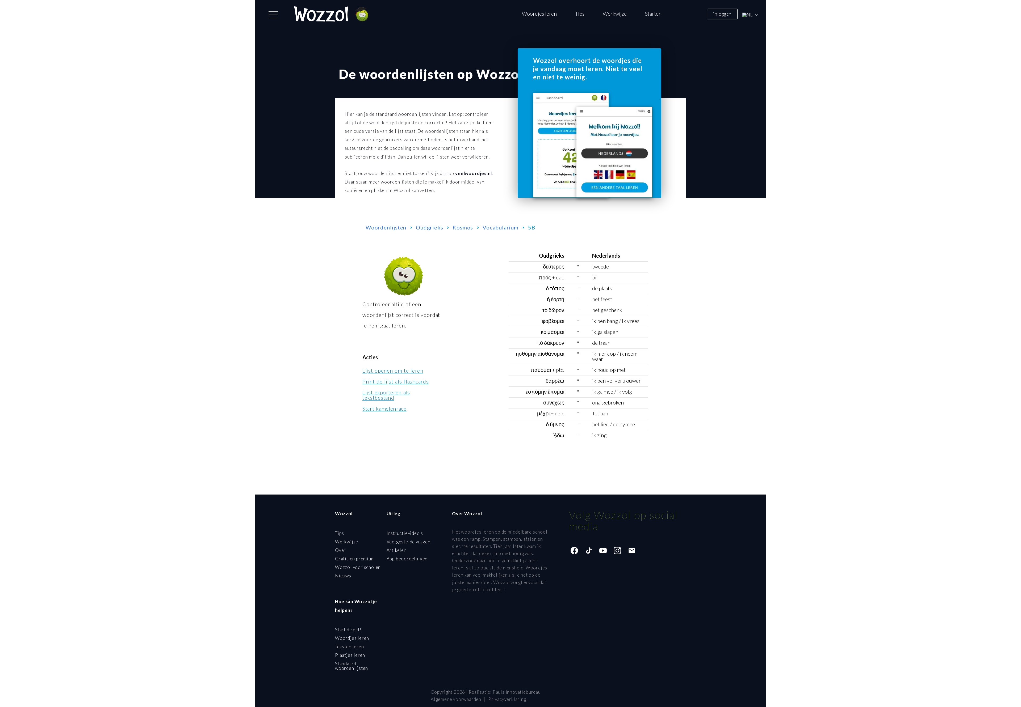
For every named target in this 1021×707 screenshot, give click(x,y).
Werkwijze (615, 14)
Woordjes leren (539, 14)
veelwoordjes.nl (473, 173)
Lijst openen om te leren (392, 370)
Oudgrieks (429, 227)
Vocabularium (500, 227)
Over (340, 550)
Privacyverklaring (507, 699)
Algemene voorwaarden (456, 699)
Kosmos (463, 227)
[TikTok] (588, 550)
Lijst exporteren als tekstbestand (386, 395)
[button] (273, 14)
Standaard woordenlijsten (351, 666)
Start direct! (348, 629)
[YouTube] (603, 550)
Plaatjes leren (350, 655)
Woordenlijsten (386, 227)
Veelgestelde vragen (408, 541)
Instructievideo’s (405, 533)
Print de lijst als (395, 381)
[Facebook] (574, 550)
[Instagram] (617, 550)
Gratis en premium (355, 558)
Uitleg (393, 513)
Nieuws (343, 575)
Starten (653, 14)
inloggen (722, 13)
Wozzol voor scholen (358, 567)
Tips (579, 14)
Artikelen (397, 550)
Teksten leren (349, 646)
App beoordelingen (407, 558)
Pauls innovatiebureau (517, 692)
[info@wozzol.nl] (631, 550)
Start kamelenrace (384, 408)
